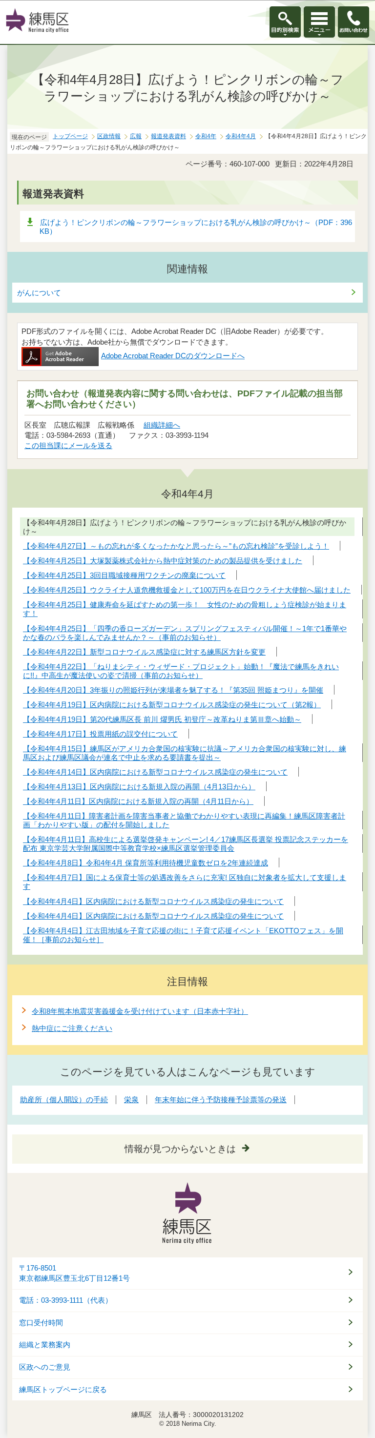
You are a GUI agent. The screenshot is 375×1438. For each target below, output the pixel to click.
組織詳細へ (162, 425)
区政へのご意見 (44, 1367)
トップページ (70, 136)
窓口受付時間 (41, 1323)
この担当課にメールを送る (68, 445)
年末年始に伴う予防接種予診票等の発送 (221, 1099)
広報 (136, 136)
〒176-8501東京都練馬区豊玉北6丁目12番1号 (74, 1273)
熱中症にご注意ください (72, 1028)
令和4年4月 (241, 136)
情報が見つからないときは (180, 1149)
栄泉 (131, 1099)
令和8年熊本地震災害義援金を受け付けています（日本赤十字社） (140, 1011)
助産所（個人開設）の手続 (64, 1099)
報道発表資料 (168, 136)
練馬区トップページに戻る (63, 1390)
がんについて (39, 292)
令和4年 (205, 136)
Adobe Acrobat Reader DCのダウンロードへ (173, 355)
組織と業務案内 (44, 1345)
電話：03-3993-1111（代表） (65, 1300)
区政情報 (109, 136)
